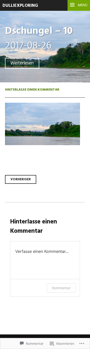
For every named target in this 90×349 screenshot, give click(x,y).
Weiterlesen (22, 63)
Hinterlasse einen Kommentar (32, 89)
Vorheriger (20, 179)
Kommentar (61, 288)
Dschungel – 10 (39, 31)
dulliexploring (20, 5)
